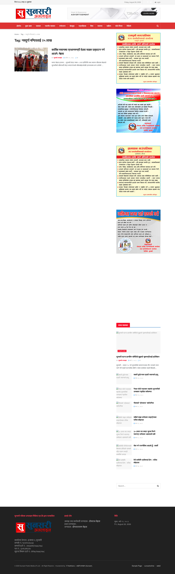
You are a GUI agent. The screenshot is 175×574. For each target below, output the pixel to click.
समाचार (38, 25)
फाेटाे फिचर (118, 25)
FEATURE (122, 351)
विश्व (91, 25)
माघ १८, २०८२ (139, 437)
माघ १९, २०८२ (139, 423)
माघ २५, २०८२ (139, 406)
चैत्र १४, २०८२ (139, 395)
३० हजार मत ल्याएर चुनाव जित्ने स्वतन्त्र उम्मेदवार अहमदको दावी (144, 432)
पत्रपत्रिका (82, 25)
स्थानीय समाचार (50, 25)
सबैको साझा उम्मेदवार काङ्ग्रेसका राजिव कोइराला (145, 418)
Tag (22, 34)
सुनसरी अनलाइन (58, 58)
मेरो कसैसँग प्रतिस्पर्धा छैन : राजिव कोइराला (145, 461)
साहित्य (109, 25)
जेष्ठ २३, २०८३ (139, 378)
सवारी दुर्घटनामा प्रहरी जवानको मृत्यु (146, 374)
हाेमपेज (19, 25)
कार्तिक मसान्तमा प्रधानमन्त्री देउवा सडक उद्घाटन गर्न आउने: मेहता (78, 51)
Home (16, 34)
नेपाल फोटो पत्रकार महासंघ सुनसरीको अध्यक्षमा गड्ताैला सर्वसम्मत (147, 390)
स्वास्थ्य (99, 25)
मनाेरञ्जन (62, 25)
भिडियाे (129, 25)
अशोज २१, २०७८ (69, 58)
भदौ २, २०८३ (132, 360)
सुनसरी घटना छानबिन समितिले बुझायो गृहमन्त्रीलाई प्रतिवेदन (137, 356)
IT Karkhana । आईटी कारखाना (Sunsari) (79, 566)
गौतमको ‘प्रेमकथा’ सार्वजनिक (144, 402)
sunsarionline (149, 566)
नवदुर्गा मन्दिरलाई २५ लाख (32, 34)
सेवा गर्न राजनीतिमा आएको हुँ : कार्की (146, 445)
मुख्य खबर (28, 25)
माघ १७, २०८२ (139, 466)
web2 (159, 566)
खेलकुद (72, 25)
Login (158, 2)
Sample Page (137, 566)
